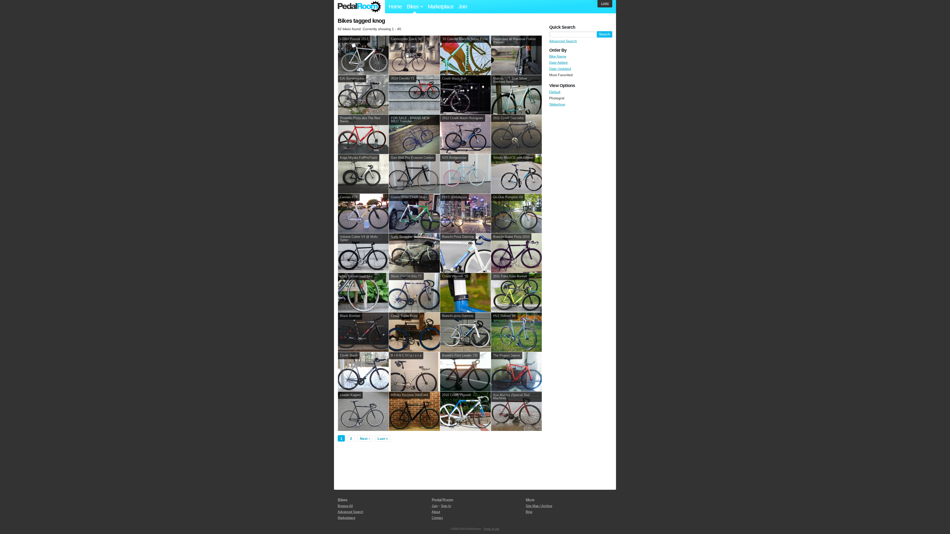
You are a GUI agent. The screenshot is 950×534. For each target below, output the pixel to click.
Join (462, 6)
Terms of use (491, 528)
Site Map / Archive (539, 506)
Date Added (558, 63)
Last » (383, 439)
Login (605, 3)
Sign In (446, 506)
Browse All (345, 506)
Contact (437, 518)
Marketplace (440, 6)
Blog (529, 512)
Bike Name (557, 56)
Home (395, 6)
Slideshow (557, 104)
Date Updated (560, 69)
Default (554, 92)
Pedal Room (359, 7)
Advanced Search (563, 41)
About (436, 512)
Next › (365, 439)
